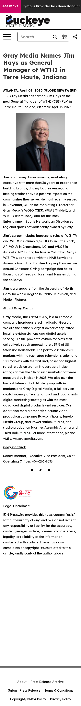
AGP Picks (10, 6)
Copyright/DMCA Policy (28, 699)
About (22, 682)
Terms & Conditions (58, 690)
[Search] (55, 36)
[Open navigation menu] (7, 37)
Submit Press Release (24, 690)
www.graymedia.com (26, 438)
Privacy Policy (60, 699)
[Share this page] (75, 37)
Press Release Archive (47, 682)
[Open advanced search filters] (64, 36)
